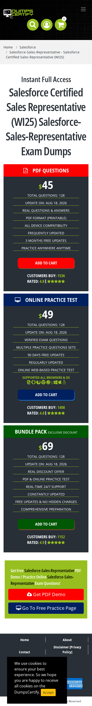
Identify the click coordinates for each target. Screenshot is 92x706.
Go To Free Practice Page (48, 608)
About (67, 640)
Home (8, 47)
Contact (24, 652)
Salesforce (28, 47)
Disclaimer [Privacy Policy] (67, 649)
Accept (48, 692)
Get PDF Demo (48, 594)
